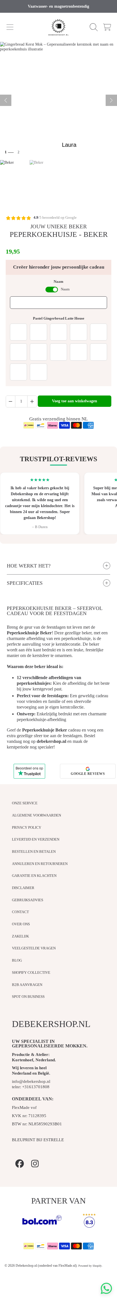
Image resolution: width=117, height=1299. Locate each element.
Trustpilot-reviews (58, 459)
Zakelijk (20, 936)
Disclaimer (23, 888)
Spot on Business (28, 996)
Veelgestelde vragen (34, 948)
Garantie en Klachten (34, 875)
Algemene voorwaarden (36, 815)
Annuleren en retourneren (40, 864)
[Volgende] (111, 100)
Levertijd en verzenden (35, 839)
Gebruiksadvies (27, 900)
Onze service (24, 803)
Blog (17, 960)
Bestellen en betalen (34, 851)
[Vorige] (5, 100)
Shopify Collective (31, 972)
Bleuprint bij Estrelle (38, 1140)
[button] (10, 27)
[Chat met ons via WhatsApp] (106, 1288)
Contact (20, 912)
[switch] (51, 289)
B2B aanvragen (27, 985)
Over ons (21, 924)
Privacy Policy (26, 827)
